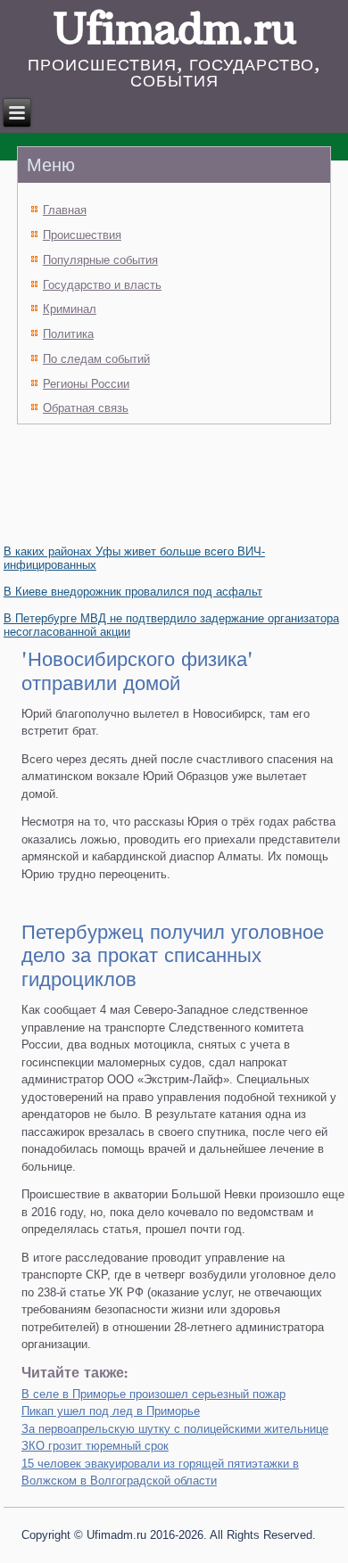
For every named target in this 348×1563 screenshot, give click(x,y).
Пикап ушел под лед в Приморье (110, 1411)
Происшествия (82, 235)
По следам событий (96, 359)
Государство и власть (102, 285)
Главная (65, 210)
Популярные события (100, 260)
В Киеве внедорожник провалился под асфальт (133, 591)
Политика (68, 334)
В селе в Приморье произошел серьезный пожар (153, 1394)
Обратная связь (85, 408)
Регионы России (86, 384)
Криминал (69, 309)
